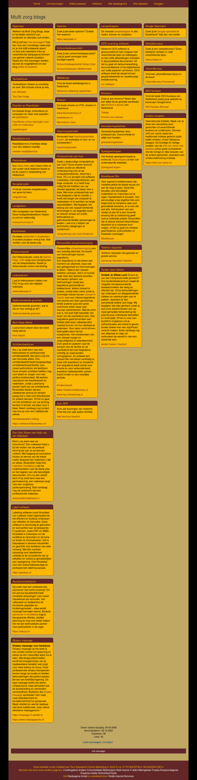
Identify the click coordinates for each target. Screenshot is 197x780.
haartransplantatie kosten (75, 138)
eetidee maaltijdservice (25, 151)
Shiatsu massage (22, 640)
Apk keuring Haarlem (68, 416)
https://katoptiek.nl (66, 39)
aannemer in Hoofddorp (25, 614)
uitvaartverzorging (81, 248)
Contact (108, 742)
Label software (20, 507)
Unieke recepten (154, 116)
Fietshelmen (19, 160)
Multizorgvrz (109, 770)
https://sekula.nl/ (21, 631)
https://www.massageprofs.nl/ (28, 719)
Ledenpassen (20, 275)
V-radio (134, 770)
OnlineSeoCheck (107, 773)
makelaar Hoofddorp (23, 466)
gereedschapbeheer (112, 142)
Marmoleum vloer (66, 122)
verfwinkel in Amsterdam (36, 236)
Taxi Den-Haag (20, 96)
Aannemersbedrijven (24, 581)
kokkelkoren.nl (65, 117)
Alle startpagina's (117, 3)
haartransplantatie (66, 147)
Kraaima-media (88, 773)
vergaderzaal (19, 197)
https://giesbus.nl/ (21, 572)
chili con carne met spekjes (164, 147)
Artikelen (97, 3)
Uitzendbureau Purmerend (159, 81)
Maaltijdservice (21, 138)
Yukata (105, 112)
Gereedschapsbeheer (113, 126)
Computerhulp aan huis (70, 156)
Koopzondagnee (169, 770)
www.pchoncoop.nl (22, 222)
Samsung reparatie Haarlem (116, 260)
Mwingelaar (144, 770)
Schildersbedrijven (23, 344)
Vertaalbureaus (154, 43)
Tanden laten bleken (112, 269)
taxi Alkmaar (19, 92)
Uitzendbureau (153, 68)
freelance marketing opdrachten (74, 91)
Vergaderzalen (20, 184)
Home (37, 3)
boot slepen (18, 335)
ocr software (107, 84)
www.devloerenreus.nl (69, 113)
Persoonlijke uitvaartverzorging (74, 243)
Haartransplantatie (67, 131)
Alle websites (140, 3)
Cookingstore (70, 770)
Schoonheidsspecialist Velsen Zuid (76, 64)
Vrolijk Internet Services (121, 776)
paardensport (19, 129)
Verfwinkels (19, 231)
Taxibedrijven (20, 79)
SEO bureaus (153, 90)
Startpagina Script (77, 776)
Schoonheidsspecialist (69, 48)
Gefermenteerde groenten (27, 300)
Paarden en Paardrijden (25, 105)
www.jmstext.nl (153, 59)
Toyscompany (119, 159)
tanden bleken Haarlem (114, 344)
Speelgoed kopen (111, 151)
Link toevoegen (54, 3)
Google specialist (166, 31)
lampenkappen (122, 31)
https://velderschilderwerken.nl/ (29, 423)
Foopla (155, 770)
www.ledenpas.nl (21, 291)
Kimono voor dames (112, 117)
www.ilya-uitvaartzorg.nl (70, 394)
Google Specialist (155, 26)
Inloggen (158, 3)
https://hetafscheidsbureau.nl (72, 390)
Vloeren (61, 100)
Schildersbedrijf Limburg (25, 419)
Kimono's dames (115, 104)
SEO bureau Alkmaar (157, 106)
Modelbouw (107, 238)
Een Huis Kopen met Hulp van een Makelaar (29, 434)
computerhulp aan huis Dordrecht (75, 234)
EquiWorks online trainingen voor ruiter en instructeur (30, 123)
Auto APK (62, 403)
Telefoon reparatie (111, 247)
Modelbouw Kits (110, 176)
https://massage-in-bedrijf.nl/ (27, 715)
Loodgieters (19, 206)
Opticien (61, 26)
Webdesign (63, 78)
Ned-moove (123, 770)
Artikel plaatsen (77, 3)
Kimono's (106, 93)
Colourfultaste (94, 770)
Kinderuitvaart (64, 385)
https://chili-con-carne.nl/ (158, 162)
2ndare (82, 770)
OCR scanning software (115, 43)
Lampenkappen (110, 26)
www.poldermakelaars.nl (25, 498)
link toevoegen (36, 42)
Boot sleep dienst (22, 322)
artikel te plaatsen (27, 66)
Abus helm (23, 165)
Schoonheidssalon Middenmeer (74, 68)
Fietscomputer (20, 251)
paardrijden (22, 117)
